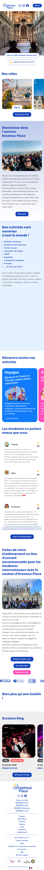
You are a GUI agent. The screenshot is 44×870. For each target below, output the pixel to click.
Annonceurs (22, 849)
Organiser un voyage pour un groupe (22, 846)
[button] (22, 536)
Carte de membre (22, 840)
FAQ (22, 843)
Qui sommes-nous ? (22, 837)
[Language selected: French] (34, 868)
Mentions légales (22, 855)
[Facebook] (27, 5)
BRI (22, 852)
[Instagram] (23, 5)
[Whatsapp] (20, 5)
